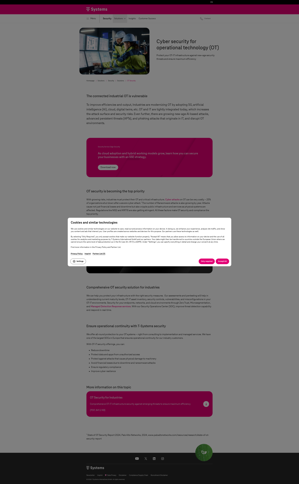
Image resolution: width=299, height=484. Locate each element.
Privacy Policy (77, 253)
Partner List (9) (99, 253)
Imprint (88, 253)
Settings (80, 261)
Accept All (222, 261)
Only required (206, 261)
